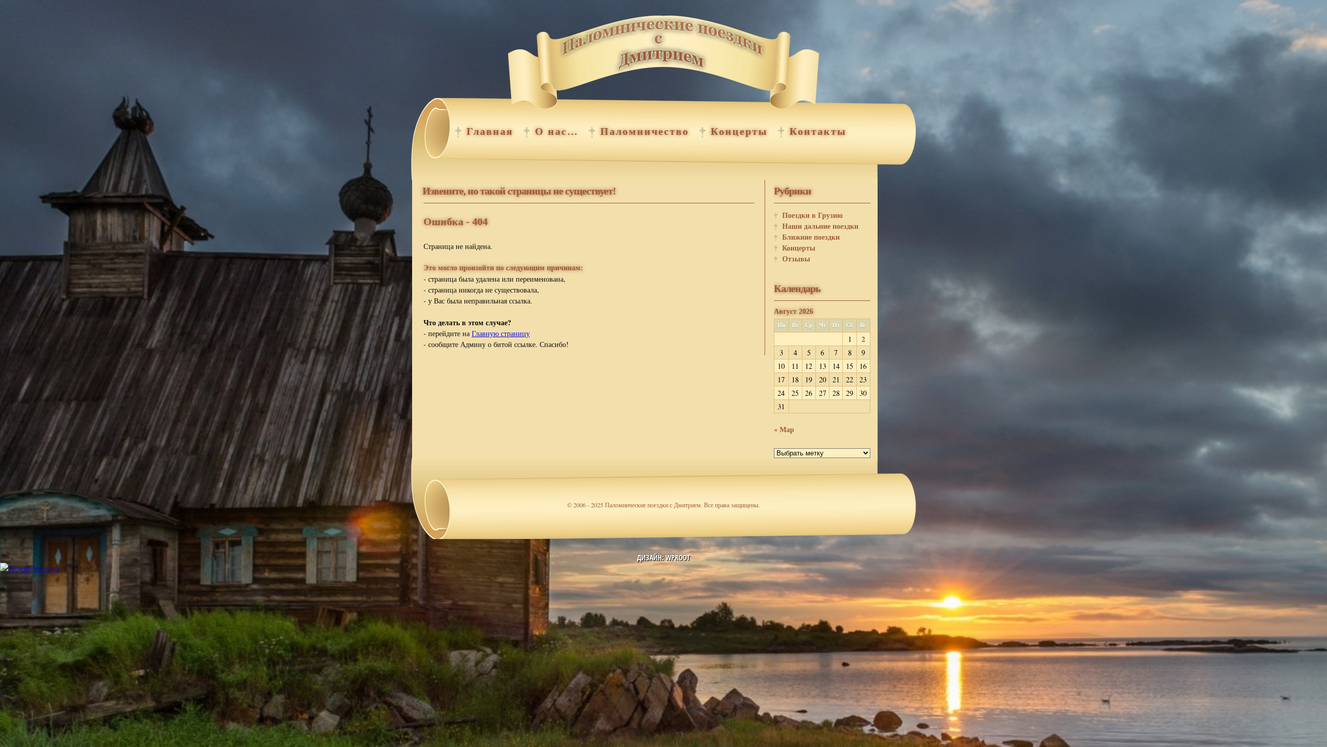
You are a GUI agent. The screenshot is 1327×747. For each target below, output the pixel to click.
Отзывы (796, 258)
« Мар (784, 429)
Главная (490, 131)
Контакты (817, 131)
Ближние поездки (811, 236)
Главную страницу (501, 333)
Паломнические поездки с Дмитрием (663, 65)
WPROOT (678, 557)
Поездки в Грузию (812, 215)
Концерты (739, 131)
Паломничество (644, 131)
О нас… (556, 131)
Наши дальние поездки (820, 225)
